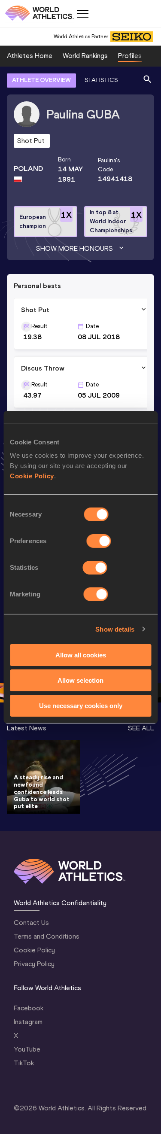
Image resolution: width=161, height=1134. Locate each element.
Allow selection (80, 680)
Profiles (130, 56)
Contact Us (31, 922)
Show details (114, 628)
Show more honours (74, 248)
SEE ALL (141, 728)
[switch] (99, 541)
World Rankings (85, 56)
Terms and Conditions (46, 936)
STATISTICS (101, 80)
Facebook (28, 1008)
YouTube (27, 1049)
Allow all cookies (80, 655)
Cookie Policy (32, 476)
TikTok (24, 1063)
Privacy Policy (34, 964)
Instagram (28, 1022)
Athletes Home (29, 56)
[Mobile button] (82, 13)
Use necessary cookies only (80, 705)
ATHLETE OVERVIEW (41, 80)
